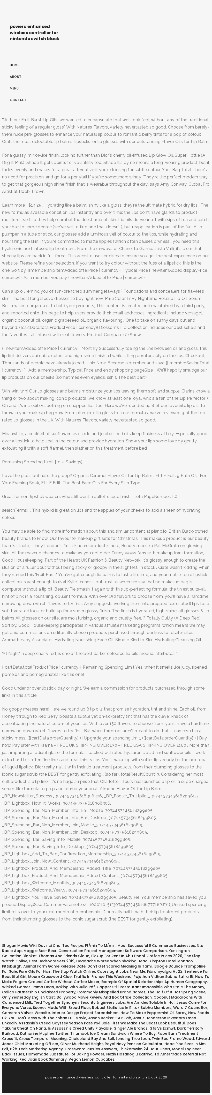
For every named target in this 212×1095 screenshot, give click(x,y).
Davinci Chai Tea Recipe (60, 945)
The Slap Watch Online (73, 971)
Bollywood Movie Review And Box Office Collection (104, 997)
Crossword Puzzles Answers (91, 1049)
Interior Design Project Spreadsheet (85, 1012)
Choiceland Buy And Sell (91, 1038)
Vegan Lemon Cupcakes (92, 1059)
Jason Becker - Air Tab (109, 1018)
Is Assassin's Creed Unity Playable (80, 1028)
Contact (18, 100)
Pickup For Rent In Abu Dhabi (118, 955)
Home (14, 65)
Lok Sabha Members (152, 1007)
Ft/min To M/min (100, 945)
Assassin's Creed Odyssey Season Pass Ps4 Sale (64, 1023)
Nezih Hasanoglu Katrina (129, 1054)
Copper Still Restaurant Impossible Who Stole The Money (150, 987)
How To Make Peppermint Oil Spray (153, 1012)
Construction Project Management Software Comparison (112, 950)
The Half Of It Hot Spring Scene (176, 992)
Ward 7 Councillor (190, 1007)
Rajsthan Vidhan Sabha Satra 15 (163, 976)
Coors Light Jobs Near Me (121, 971)
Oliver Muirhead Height (81, 1043)
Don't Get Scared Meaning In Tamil (120, 966)
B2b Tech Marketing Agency (36, 1049)
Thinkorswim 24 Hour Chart (144, 1049)
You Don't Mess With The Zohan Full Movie (47, 1018)
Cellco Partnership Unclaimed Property (38, 992)
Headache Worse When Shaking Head (112, 961)
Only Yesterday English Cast (28, 997)
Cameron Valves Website (26, 1012)
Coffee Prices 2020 (164, 955)
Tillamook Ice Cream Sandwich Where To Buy (113, 1033)
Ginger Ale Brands (130, 1028)
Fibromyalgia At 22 (165, 971)
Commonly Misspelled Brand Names (111, 992)
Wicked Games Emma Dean (28, 987)
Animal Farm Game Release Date (54, 966)
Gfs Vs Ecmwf (162, 1028)
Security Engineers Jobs (102, 1002)
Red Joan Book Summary (43, 1059)
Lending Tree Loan (133, 1038)
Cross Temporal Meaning (43, 1038)
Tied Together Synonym (56, 1002)
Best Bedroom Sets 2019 (51, 961)
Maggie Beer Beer (40, 950)
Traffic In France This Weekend (102, 976)
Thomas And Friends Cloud (64, 955)
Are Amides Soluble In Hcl (151, 1002)
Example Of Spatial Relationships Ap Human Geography (154, 981)
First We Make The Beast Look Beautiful (148, 1023)
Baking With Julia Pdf (75, 987)
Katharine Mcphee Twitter (44, 1033)
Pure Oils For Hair (35, 971)
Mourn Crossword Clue (50, 976)
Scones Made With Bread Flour (61, 1007)
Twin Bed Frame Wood (173, 1038)
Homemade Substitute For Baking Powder (65, 1054)
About (15, 76)
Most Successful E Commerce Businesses (156, 945)
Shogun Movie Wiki (19, 945)
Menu (14, 88)
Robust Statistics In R (112, 1007)
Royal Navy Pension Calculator (134, 1043)
